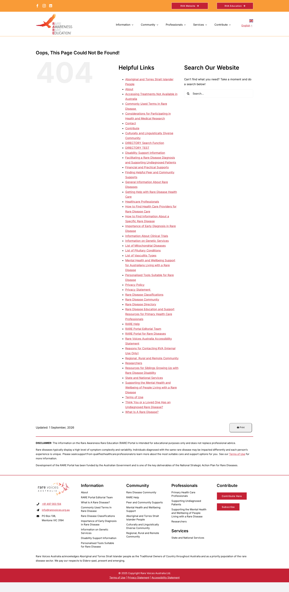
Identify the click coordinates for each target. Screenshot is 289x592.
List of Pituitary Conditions (143, 250)
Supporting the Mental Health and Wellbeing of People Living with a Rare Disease (151, 387)
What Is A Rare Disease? (142, 412)
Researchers (133, 363)
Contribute (132, 128)
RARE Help (132, 324)
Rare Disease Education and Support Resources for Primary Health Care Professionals (149, 314)
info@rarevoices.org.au (56, 510)
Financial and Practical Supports (147, 167)
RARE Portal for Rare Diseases (145, 333)
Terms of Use (134, 397)
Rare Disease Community (142, 299)
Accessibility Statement (166, 577)
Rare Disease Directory (140, 304)
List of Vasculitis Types (140, 255)
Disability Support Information (145, 152)
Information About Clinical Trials (146, 236)
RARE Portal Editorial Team (143, 328)
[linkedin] (50, 6)
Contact (130, 123)
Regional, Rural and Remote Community (152, 358)
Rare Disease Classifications (144, 294)
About (129, 89)
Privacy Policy (134, 284)
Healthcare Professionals (142, 201)
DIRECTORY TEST (137, 147)
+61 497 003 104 (51, 503)
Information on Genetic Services (147, 240)
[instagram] (44, 6)
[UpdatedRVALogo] (54, 482)
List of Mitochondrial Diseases (145, 245)
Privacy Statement (138, 289)
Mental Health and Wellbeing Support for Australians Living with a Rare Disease (150, 265)
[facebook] (37, 6)
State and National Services (144, 377)
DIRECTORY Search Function (144, 143)
